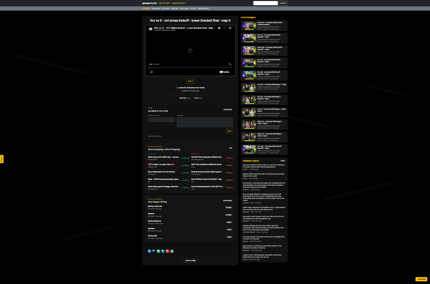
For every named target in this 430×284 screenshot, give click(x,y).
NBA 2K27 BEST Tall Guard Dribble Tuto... (206, 157)
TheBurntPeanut (154, 221)
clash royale (184, 8)
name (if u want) (153, 115)
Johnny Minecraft (155, 206)
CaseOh (151, 213)
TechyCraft (152, 236)
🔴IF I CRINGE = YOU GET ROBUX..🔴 (161, 164)
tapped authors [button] (178, 3)
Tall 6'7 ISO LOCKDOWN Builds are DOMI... (206, 164)
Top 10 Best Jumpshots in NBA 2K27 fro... (207, 186)
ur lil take (180, 115)
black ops (174, 8)
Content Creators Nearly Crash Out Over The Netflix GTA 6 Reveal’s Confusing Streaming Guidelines (264, 166)
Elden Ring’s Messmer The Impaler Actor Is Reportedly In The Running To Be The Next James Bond (264, 208)
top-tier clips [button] (164, 3)
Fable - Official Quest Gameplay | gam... (163, 179)
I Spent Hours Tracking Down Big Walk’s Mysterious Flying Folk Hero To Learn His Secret (262, 256)
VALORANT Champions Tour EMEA (192, 87)
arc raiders (165, 8)
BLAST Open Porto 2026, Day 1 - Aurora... (163, 157)
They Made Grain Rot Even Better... (161, 172)
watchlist (422, 279)
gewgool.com (149, 3)
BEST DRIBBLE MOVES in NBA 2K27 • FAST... (206, 179)
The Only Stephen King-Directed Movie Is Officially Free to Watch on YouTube (264, 238)
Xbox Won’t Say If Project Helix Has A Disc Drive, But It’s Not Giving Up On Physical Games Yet (263, 217)
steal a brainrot (203, 8)
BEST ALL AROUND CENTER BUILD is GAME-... (207, 172)
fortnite (193, 8)
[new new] (156, 8)
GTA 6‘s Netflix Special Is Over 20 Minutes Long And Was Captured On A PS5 (263, 175)
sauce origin (190, 260)
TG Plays (151, 228)
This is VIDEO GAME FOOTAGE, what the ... (163, 186)
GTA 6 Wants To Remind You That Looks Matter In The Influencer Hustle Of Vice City (262, 247)
